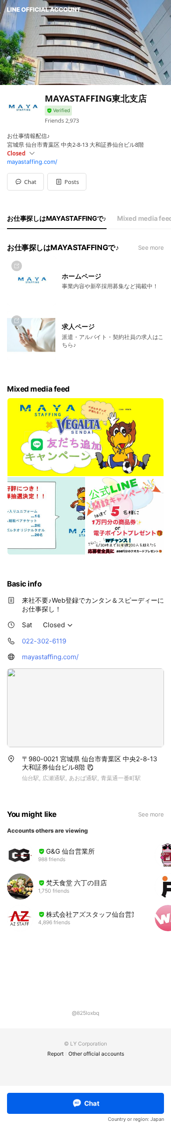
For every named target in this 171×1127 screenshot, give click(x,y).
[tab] (57, 218)
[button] (66, 182)
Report (55, 1053)
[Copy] (90, 767)
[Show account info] (58, 111)
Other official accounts (96, 1053)
